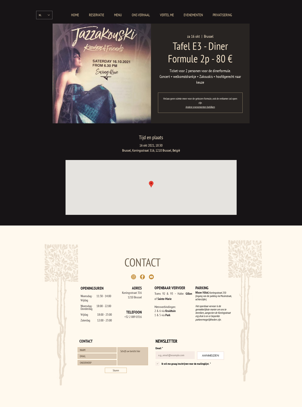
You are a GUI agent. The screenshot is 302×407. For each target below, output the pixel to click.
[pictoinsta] (133, 276)
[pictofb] (142, 276)
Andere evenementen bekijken (200, 107)
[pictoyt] (151, 276)
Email (159, 348)
